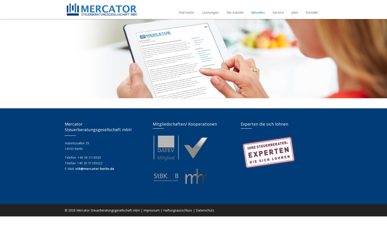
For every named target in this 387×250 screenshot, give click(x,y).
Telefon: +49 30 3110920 (83, 157)
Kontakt (312, 12)
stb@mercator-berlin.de (94, 169)
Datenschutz (205, 210)
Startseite (186, 12)
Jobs (294, 12)
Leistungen (210, 12)
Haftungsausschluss (177, 210)
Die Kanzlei (234, 12)
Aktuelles (258, 12)
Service (278, 12)
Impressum (151, 210)
